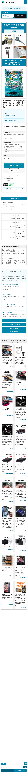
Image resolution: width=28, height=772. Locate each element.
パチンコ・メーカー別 (14, 19)
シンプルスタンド (6, 546)
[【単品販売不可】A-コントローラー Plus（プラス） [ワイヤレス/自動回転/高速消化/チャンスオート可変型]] (7, 350)
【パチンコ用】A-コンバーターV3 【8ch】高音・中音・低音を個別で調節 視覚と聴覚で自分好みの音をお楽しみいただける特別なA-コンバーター (20, 412)
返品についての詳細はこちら (9, 178)
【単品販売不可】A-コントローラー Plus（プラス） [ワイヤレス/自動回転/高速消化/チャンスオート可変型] (7, 360)
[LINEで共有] (11, 184)
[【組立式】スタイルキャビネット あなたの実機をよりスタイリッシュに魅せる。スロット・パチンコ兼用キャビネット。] (20, 560)
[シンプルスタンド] (7, 540)
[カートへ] (25, 763)
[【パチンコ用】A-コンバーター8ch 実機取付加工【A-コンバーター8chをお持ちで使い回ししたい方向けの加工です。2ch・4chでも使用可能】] (7, 483)
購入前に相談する (14, 331)
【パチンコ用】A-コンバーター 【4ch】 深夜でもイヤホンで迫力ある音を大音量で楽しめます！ (20, 468)
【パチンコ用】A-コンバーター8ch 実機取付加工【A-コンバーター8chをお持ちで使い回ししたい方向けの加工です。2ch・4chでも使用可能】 (7, 494)
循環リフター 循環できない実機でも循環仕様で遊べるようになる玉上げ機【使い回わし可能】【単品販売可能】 (20, 360)
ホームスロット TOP (5, 19)
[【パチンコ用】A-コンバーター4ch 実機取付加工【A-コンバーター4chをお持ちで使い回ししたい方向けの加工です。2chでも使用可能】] (20, 483)
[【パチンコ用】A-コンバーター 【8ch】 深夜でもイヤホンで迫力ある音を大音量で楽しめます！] (7, 458)
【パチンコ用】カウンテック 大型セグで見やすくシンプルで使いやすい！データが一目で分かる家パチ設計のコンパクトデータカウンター (20, 523)
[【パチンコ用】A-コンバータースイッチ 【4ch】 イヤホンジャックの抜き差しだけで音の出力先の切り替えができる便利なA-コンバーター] (20, 429)
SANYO (20, 19)
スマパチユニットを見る (14, 324)
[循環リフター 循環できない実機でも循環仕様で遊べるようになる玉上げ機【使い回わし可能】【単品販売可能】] (20, 350)
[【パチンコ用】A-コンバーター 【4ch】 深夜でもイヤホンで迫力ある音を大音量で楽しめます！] (20, 458)
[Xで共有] (5, 184)
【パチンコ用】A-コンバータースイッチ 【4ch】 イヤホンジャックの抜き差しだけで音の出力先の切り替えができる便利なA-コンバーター (20, 441)
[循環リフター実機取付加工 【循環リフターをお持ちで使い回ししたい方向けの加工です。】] (7, 375)
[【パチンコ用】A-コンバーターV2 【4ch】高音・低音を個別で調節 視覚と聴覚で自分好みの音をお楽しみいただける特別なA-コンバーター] (7, 429)
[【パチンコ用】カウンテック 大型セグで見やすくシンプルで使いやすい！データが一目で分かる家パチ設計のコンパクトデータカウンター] (20, 511)
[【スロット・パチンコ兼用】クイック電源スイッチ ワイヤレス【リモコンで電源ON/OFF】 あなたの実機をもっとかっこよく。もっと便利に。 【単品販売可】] (7, 511)
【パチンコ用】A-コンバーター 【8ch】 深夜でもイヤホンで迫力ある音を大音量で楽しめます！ (7, 468)
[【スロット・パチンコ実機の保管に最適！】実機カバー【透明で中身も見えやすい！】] (7, 587)
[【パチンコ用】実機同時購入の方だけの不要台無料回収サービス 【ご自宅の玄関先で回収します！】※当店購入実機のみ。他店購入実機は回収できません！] (20, 587)
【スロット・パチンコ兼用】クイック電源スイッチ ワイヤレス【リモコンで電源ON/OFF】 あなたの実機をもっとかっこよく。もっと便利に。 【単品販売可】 (8, 523)
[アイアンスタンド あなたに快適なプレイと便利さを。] (7, 560)
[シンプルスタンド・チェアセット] (20, 540)
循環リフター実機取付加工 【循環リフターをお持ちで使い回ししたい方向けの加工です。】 (7, 386)
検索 (25, 767)
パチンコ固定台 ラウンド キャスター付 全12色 (20, 384)
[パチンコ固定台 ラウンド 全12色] (7, 401)
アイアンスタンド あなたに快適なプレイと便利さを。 (7, 569)
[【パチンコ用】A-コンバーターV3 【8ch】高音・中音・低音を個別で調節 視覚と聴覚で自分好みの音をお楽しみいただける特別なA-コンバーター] (20, 401)
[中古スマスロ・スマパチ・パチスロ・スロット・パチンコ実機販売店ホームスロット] (8, 2)
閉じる (4, 763)
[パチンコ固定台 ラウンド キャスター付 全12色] (20, 375)
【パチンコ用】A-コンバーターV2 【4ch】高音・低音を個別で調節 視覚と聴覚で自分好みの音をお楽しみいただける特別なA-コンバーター (7, 441)
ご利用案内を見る (14, 328)
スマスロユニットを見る (14, 320)
